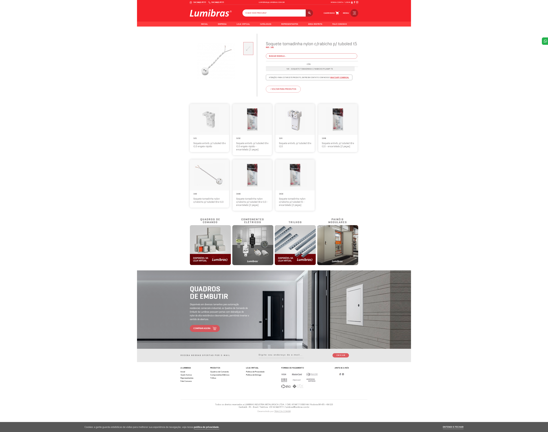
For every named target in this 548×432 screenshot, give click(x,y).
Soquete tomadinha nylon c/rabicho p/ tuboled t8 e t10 (208, 200)
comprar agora (201, 328)
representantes (289, 24)
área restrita (315, 24)
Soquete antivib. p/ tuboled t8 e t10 (295, 145)
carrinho (329, 13)
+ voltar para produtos (283, 89)
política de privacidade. (206, 427)
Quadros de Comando (219, 372)
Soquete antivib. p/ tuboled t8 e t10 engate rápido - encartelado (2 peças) (252, 146)
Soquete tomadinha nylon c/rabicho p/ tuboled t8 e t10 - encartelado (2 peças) (252, 202)
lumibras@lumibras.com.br (272, 2)
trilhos (295, 222)
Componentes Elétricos (219, 375)
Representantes (187, 378)
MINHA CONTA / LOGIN (340, 2)
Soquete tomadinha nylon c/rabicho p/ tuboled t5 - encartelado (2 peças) (292, 202)
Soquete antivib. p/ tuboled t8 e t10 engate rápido (209, 145)
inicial (204, 24)
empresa (222, 24)
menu (346, 13)
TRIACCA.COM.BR (282, 411)
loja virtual (243, 24)
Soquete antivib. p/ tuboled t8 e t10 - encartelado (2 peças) (338, 145)
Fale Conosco (186, 381)
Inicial (183, 372)
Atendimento (545, 41)
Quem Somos (186, 375)
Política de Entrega (253, 375)
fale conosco (339, 24)
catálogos (265, 24)
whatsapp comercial (339, 77)
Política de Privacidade (255, 372)
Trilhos (213, 378)
